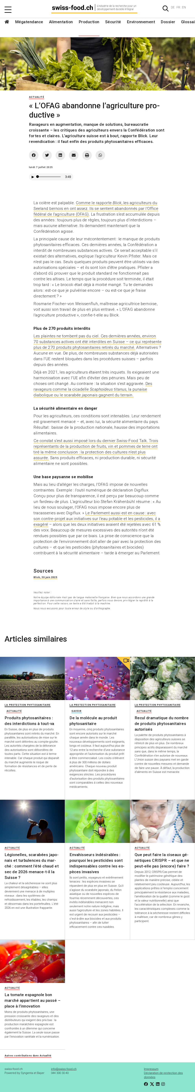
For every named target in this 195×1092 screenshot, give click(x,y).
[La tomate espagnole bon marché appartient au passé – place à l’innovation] (32, 961)
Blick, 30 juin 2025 (45, 577)
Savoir (76, 711)
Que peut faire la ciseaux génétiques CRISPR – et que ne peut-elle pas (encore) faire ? (162, 860)
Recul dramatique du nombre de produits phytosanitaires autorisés (162, 724)
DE (173, 7)
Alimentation (61, 22)
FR (178, 7)
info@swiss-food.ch (64, 1069)
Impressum (151, 1069)
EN (184, 7)
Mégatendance (29, 22)
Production (89, 22)
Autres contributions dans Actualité (28, 1055)
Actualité (36, 97)
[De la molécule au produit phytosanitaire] (97, 678)
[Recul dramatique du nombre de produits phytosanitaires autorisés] (162, 678)
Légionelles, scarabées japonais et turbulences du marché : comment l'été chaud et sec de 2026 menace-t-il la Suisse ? (32, 866)
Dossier (168, 22)
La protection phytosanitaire (28, 705)
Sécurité (113, 22)
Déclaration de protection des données (163, 1075)
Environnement (141, 22)
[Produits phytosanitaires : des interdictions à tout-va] (32, 678)
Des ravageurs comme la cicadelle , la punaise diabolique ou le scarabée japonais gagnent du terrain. (93, 389)
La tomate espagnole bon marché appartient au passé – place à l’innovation (32, 1000)
